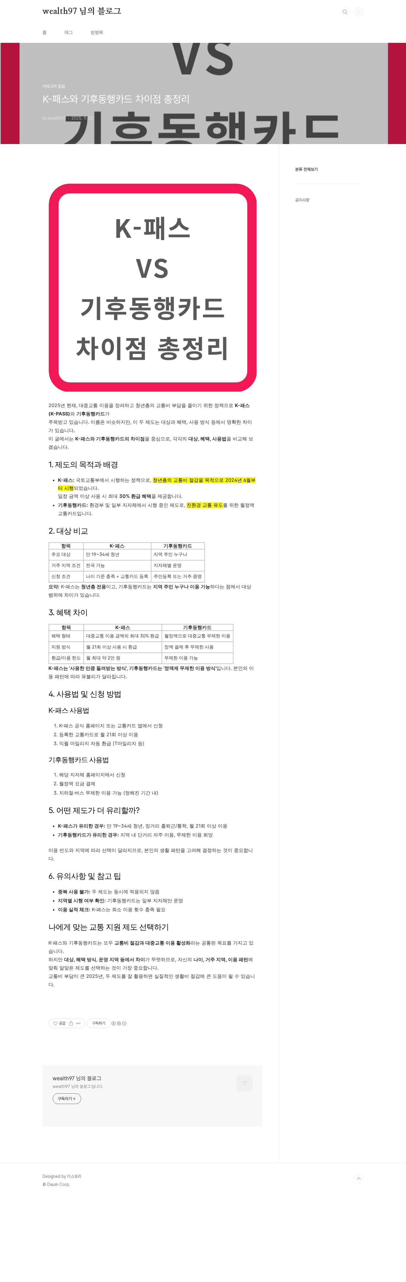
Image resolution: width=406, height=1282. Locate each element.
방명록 (97, 32)
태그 (68, 32)
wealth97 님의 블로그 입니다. (78, 1086)
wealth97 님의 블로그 (82, 11)
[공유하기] (71, 1023)
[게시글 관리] (78, 1023)
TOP (358, 1178)
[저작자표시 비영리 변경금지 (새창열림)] (119, 1023)
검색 (345, 11)
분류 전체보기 (306, 169)
